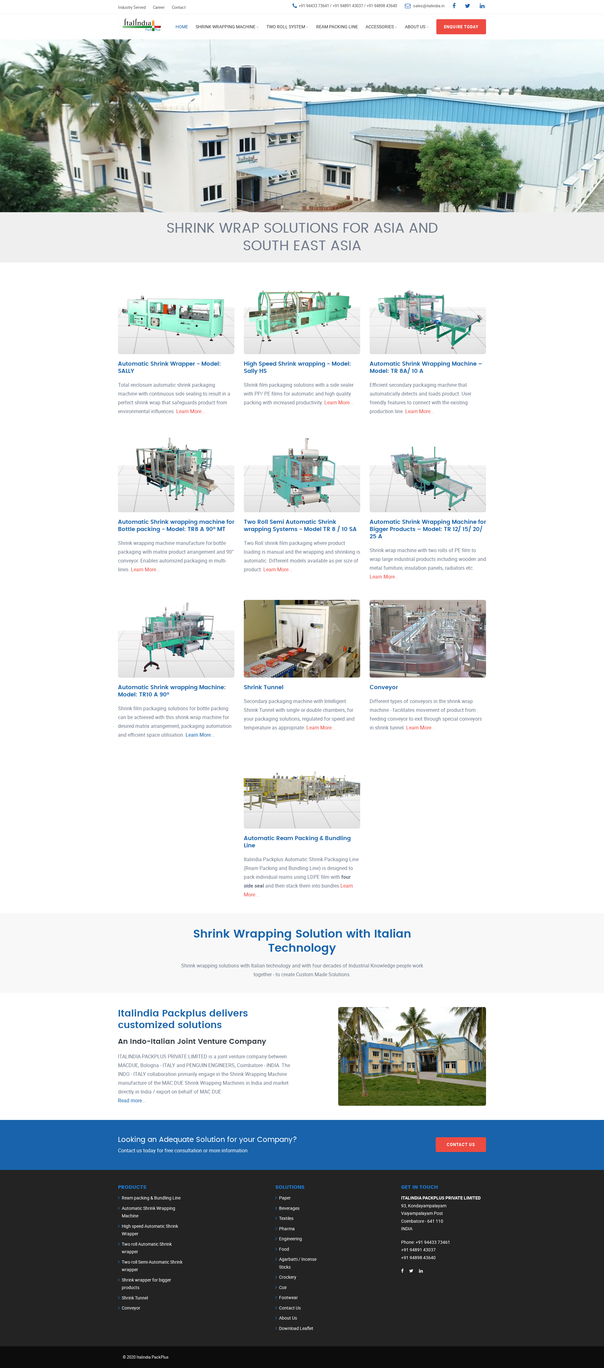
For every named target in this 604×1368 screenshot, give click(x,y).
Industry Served (132, 7)
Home (182, 27)
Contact (179, 7)
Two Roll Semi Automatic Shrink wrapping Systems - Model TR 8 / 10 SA (300, 525)
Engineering (290, 1239)
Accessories (380, 27)
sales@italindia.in (429, 5)
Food (284, 1249)
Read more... (132, 1100)
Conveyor (384, 687)
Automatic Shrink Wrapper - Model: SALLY (169, 367)
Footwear (288, 1297)
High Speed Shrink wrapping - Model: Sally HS (297, 367)
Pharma (287, 1229)
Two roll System (285, 27)
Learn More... (190, 411)
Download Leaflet (296, 1328)
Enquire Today (461, 27)
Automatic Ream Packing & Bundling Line (297, 842)
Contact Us (461, 1144)
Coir (283, 1287)
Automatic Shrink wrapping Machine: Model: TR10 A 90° (172, 691)
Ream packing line (337, 27)
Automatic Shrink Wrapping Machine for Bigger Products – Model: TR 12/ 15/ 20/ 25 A (428, 529)
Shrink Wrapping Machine (225, 27)
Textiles (286, 1218)
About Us (415, 27)
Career (159, 7)
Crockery (287, 1277)
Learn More (336, 402)
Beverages (289, 1208)
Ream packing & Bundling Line (151, 1198)
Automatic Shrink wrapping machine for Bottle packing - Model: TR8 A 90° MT (176, 525)
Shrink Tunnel (263, 687)
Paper (285, 1198)
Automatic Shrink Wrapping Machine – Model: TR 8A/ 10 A (426, 367)
